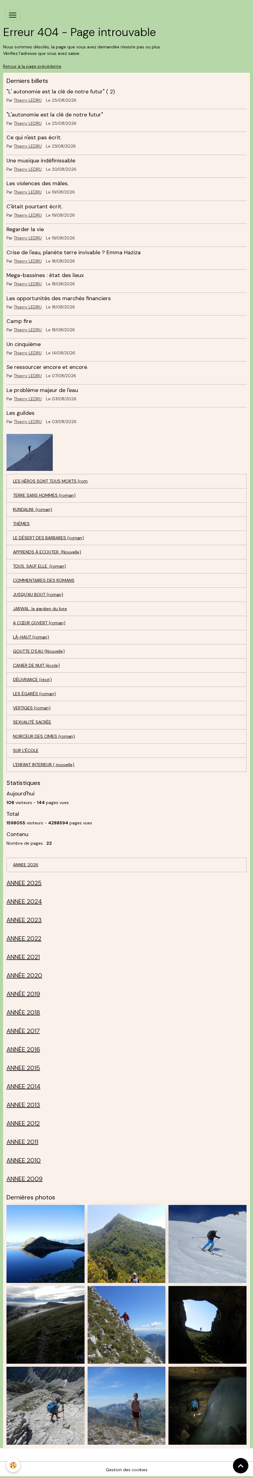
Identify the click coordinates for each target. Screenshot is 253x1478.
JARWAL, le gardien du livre (40, 608)
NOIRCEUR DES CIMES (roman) (44, 736)
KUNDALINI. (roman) (32, 509)
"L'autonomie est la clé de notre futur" (54, 114)
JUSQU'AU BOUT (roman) (38, 594)
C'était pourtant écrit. (34, 206)
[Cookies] (13, 1465)
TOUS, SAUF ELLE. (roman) (39, 566)
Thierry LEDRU (28, 100)
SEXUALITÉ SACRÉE (32, 722)
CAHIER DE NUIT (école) (36, 665)
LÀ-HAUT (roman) (31, 637)
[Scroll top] (240, 1465)
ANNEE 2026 (25, 865)
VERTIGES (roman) (32, 708)
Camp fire (19, 321)
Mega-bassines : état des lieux (45, 275)
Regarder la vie (25, 229)
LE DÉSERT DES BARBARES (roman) (48, 538)
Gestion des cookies (126, 1469)
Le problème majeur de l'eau (42, 390)
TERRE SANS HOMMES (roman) (44, 495)
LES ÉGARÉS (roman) (34, 693)
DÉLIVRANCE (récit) (32, 679)
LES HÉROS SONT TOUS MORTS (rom (50, 481)
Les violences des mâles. (37, 183)
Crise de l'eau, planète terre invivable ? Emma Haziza (73, 252)
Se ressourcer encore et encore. (47, 367)
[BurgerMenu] (12, 15)
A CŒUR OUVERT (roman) (39, 623)
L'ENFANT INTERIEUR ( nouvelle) (43, 764)
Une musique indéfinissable (40, 160)
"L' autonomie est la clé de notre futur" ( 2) (60, 91)
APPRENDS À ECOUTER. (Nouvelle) (47, 552)
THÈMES (21, 523)
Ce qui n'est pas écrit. (33, 137)
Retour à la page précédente (32, 66)
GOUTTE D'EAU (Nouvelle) (39, 651)
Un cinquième (23, 344)
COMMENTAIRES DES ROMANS (43, 580)
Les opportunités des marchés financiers (58, 298)
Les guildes (20, 413)
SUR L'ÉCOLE (26, 750)
